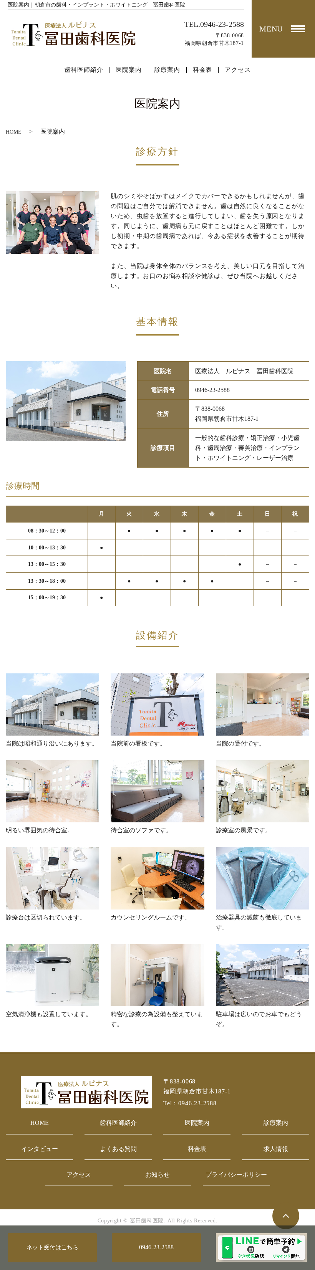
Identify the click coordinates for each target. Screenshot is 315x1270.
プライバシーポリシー (236, 1174)
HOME (14, 132)
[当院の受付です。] (262, 704)
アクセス (237, 70)
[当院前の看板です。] (157, 704)
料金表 (202, 70)
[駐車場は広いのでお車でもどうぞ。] (262, 974)
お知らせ (157, 1174)
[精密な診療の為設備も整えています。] (157, 974)
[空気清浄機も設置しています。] (52, 974)
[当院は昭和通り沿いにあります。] (52, 704)
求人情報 (276, 1149)
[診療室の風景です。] (262, 790)
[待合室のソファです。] (157, 790)
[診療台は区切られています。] (52, 877)
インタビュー (39, 1149)
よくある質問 (118, 1149)
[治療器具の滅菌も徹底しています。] (262, 877)
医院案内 (128, 70)
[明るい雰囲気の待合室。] (52, 790)
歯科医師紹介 (84, 70)
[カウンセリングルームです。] (157, 877)
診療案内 (167, 70)
